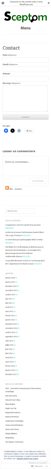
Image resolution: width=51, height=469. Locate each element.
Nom (10, 55)
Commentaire (38, 181)
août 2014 (9, 341)
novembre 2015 (11, 290)
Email (10, 64)
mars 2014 (9, 362)
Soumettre (25, 117)
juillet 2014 (9, 345)
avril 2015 (9, 307)
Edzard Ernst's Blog (12, 400)
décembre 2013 (11, 374)
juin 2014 (8, 349)
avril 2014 (9, 358)
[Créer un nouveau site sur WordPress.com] (25, 3)
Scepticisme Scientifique (14, 421)
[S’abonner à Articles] (7, 189)
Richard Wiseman (12, 417)
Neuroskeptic (10, 404)
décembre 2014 (11, 324)
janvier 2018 (10, 278)
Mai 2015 (8, 303)
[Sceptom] (26, 18)
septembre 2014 (11, 337)
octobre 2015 (10, 295)
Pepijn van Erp (10, 408)
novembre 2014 (11, 328)
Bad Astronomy (11, 396)
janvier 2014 (10, 370)
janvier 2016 (10, 282)
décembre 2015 (11, 286)
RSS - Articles (16, 189)
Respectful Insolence (12, 413)
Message (12, 83)
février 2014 (10, 366)
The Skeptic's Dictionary (14, 442)
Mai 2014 (8, 353)
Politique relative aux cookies (27, 459)
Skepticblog (9, 438)
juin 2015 (8, 299)
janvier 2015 (10, 320)
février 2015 (10, 316)
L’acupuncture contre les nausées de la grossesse (23, 225)
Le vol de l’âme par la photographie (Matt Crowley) (24, 240)
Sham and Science (12, 429)
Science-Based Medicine (14, 425)
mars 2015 (9, 311)
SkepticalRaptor (11, 433)
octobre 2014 (10, 332)
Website (6, 74)
